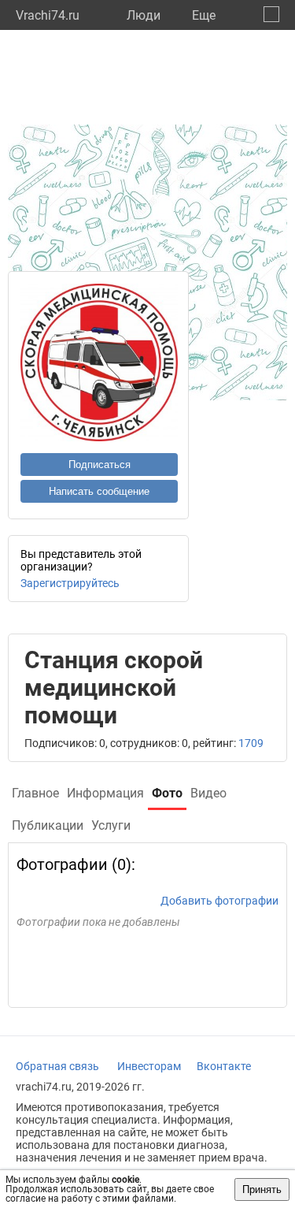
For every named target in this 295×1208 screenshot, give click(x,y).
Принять (262, 1189)
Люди (143, 15)
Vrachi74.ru (47, 15)
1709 (251, 743)
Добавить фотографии (219, 900)
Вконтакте (224, 1066)
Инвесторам (149, 1066)
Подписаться (99, 464)
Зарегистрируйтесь (70, 583)
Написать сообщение (99, 491)
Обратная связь (57, 1066)
